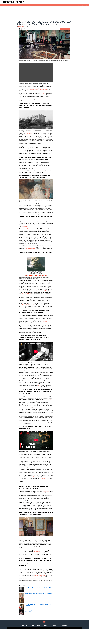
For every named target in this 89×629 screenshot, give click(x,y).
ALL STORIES (79, 2)
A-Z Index (54, 625)
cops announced (44, 321)
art (38, 85)
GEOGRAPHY (50, 2)
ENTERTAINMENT (42, 2)
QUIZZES (67, 2)
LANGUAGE (61, 2)
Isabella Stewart (29, 133)
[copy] (25, 29)
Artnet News (24, 504)
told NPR (40, 385)
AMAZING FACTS (34, 2)
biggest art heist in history (42, 88)
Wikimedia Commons (33, 131)
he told (28, 305)
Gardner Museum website (40, 575)
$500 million (24, 226)
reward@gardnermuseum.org (33, 578)
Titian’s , (42, 290)
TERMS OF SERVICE (25, 625)
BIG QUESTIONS (73, 2)
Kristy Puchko (20, 26)
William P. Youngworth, (44, 478)
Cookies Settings (64, 625)
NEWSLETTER (27, 2)
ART (23, 617)
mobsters (34, 477)
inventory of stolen (25, 228)
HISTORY (56, 2)
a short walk (29, 453)
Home (20, 617)
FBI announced (45, 491)
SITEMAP (45, 625)
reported (25, 408)
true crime (43, 93)
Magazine (30, 248)
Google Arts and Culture (39, 551)
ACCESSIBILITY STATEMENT (36, 625)
